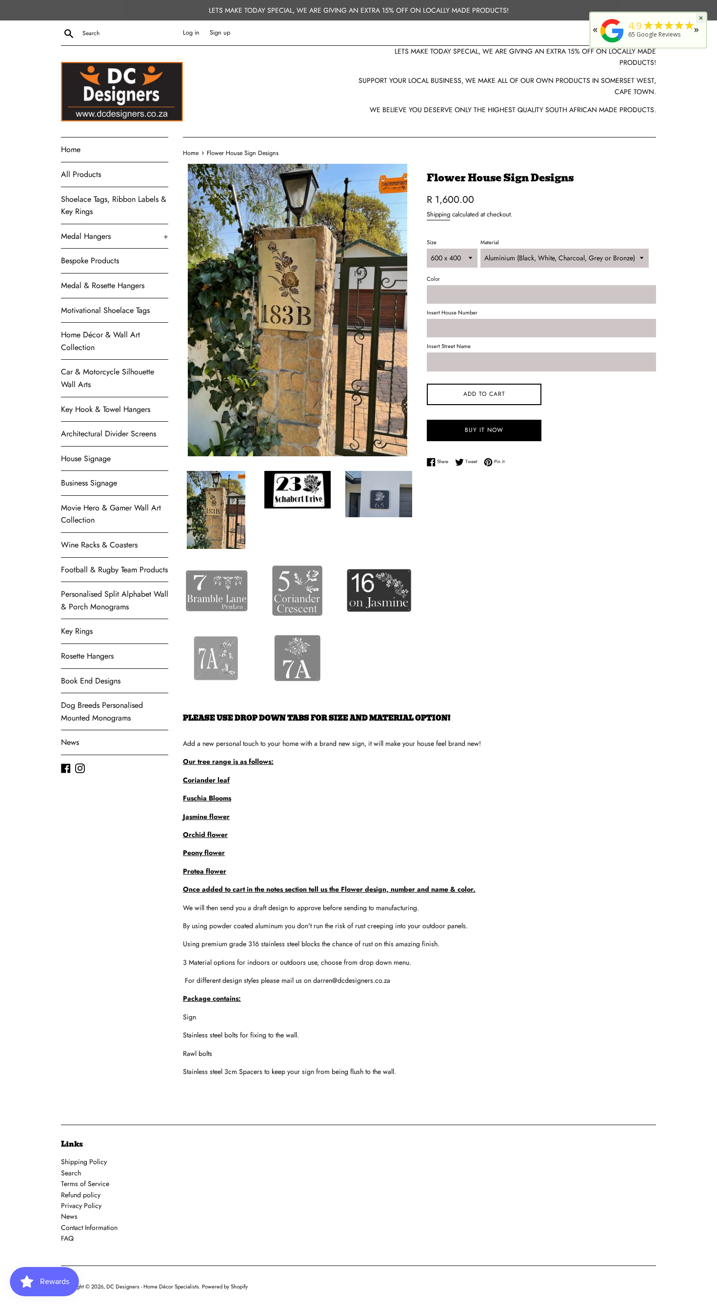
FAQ (67, 1238)
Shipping (438, 214)
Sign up (220, 32)
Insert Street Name (449, 346)
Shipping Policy (84, 1162)
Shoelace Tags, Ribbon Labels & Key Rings (113, 205)
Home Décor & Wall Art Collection (100, 341)
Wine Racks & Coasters (99, 544)
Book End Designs (90, 680)
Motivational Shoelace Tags (105, 310)
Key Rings (77, 631)
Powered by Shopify (225, 1286)
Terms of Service (85, 1184)
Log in (191, 32)
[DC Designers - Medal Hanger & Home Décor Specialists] (612, 42)
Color (433, 279)
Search (71, 1173)
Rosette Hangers (87, 656)
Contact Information (89, 1227)
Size (432, 242)
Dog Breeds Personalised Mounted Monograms (102, 711)
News (70, 742)
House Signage (86, 458)
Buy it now (484, 430)
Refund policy (80, 1195)
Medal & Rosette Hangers (102, 285)
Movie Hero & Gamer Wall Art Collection (111, 514)
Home (70, 149)
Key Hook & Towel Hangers (105, 409)
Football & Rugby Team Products (114, 569)
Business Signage (89, 482)
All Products (81, 174)
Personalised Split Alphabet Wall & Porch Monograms (114, 600)
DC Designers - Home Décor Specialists (152, 1286)
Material (489, 242)
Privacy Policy (81, 1205)
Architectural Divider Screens (108, 433)
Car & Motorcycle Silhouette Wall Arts (107, 378)
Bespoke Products (90, 260)
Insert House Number (452, 312)
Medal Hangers (114, 236)
